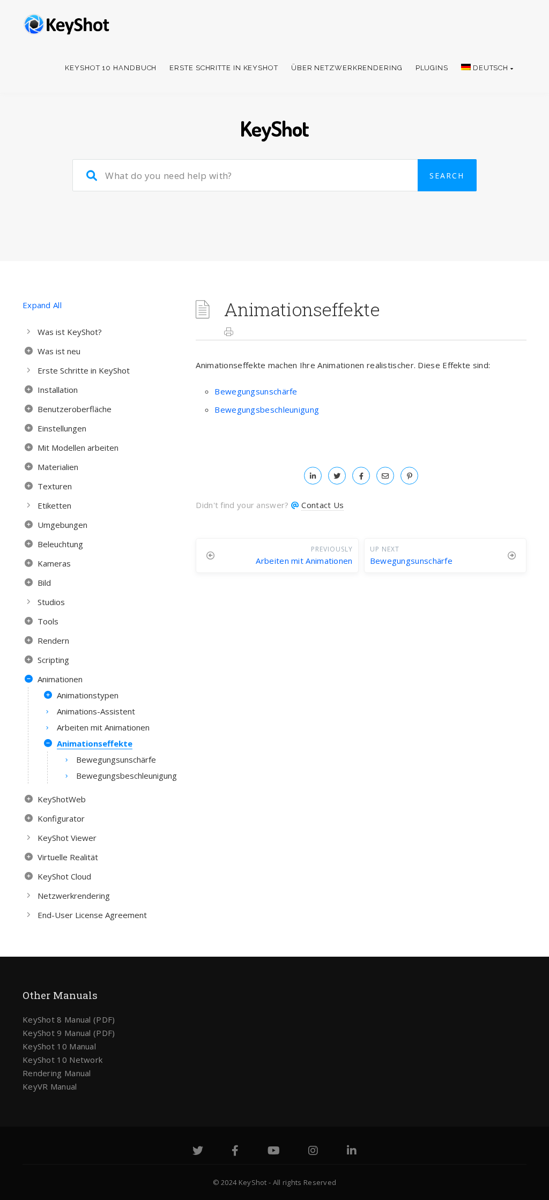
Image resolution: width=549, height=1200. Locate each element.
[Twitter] (198, 1152)
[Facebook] (235, 1152)
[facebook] (361, 475)
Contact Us (322, 505)
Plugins (432, 68)
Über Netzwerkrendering (347, 68)
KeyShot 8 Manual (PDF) (69, 1019)
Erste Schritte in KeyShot (223, 68)
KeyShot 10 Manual (59, 1046)
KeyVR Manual (50, 1086)
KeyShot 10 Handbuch (111, 68)
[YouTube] (273, 1152)
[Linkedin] (351, 1152)
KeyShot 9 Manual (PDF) (69, 1032)
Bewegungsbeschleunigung (266, 409)
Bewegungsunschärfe (255, 391)
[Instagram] (313, 1152)
